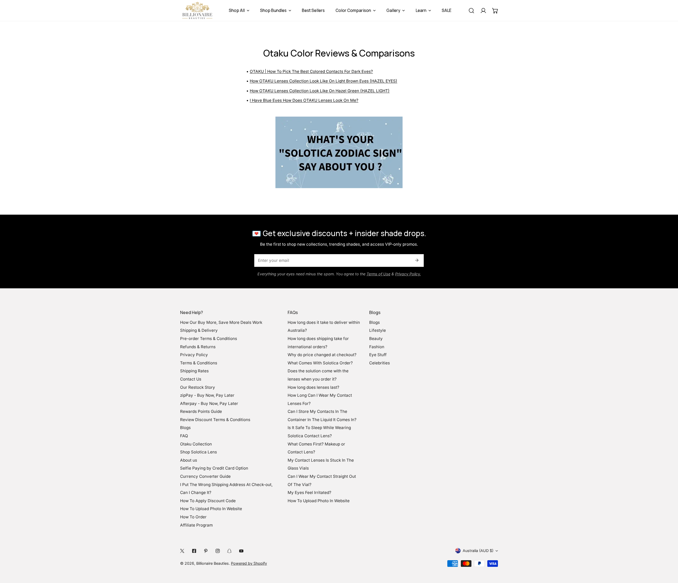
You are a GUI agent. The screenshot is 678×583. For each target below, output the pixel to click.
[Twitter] (182, 551)
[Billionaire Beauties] (197, 10)
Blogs (185, 427)
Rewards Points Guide (201, 411)
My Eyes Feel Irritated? (309, 492)
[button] (495, 10)
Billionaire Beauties (212, 563)
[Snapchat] (229, 551)
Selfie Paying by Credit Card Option (214, 468)
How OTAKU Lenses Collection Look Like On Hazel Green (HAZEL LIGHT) (320, 90)
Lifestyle (377, 330)
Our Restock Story (197, 387)
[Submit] (416, 260)
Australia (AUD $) (478, 550)
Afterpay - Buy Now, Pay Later (209, 403)
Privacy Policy (194, 354)
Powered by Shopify (249, 563)
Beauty (376, 338)
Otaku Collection (196, 444)
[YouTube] (241, 551)
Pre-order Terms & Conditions (208, 338)
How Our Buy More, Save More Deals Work (221, 322)
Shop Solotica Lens (198, 451)
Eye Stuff (378, 354)
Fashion (376, 346)
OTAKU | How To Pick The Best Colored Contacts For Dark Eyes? (311, 71)
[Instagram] (218, 551)
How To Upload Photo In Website (211, 508)
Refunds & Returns (198, 346)
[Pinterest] (206, 551)
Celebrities (379, 362)
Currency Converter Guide (205, 476)
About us (188, 460)
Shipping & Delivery (199, 330)
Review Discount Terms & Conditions (215, 419)
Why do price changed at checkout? (322, 354)
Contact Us (190, 379)
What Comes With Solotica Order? (320, 362)
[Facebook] (194, 551)
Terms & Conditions (198, 362)
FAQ (184, 435)
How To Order (193, 516)
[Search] (471, 10)
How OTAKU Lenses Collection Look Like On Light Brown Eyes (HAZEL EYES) (323, 80)
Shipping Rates (194, 370)
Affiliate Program (196, 525)
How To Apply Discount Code (208, 500)
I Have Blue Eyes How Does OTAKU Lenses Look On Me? (304, 100)
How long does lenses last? (313, 387)
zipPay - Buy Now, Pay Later (207, 395)
